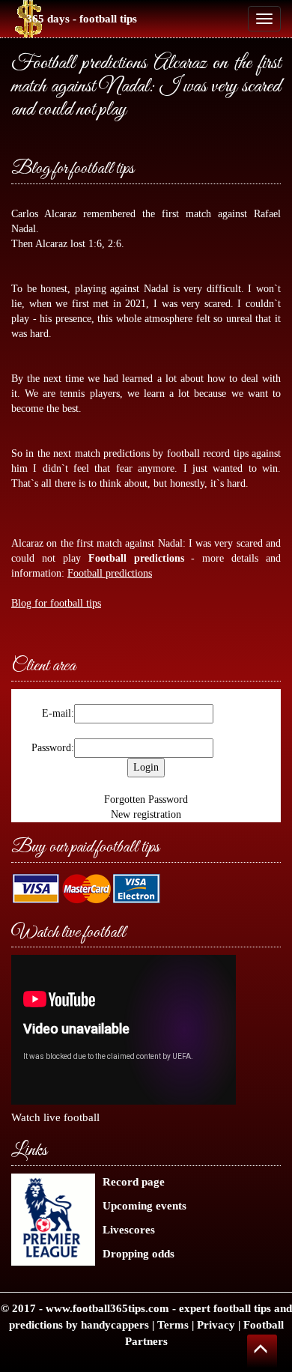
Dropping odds (138, 1253)
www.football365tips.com (107, 1308)
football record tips (208, 453)
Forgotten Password (146, 799)
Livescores (129, 1229)
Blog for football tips (72, 168)
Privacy (216, 1324)
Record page (134, 1181)
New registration (146, 814)
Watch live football (55, 1117)
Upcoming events (144, 1205)
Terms (173, 1324)
